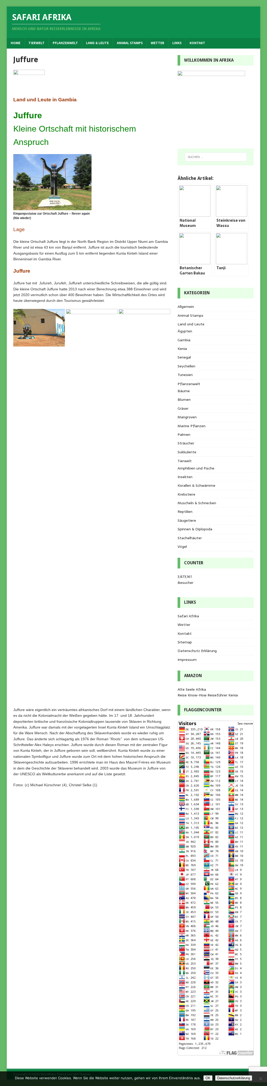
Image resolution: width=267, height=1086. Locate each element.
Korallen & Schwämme (196, 485)
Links (176, 43)
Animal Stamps (130, 43)
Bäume (184, 391)
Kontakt (197, 43)
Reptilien (185, 511)
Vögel (182, 546)
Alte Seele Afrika (192, 689)
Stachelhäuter (190, 538)
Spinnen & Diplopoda (195, 529)
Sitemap (185, 642)
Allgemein (186, 306)
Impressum (187, 659)
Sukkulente (187, 452)
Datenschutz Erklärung (197, 651)
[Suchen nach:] (215, 156)
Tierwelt (36, 43)
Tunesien (185, 375)
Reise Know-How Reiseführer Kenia (208, 695)
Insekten (185, 477)
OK (207, 1078)
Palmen (184, 434)
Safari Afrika (188, 616)
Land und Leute (191, 324)
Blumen (184, 399)
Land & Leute (97, 43)
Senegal (184, 357)
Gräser (183, 408)
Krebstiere (186, 494)
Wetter (157, 43)
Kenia (182, 348)
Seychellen (186, 366)
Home (15, 43)
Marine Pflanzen (191, 426)
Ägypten (185, 331)
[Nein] (260, 1078)
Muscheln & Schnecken (197, 503)
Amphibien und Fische (196, 468)
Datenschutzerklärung (233, 1078)
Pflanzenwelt (65, 43)
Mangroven (187, 417)
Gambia (184, 340)
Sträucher (186, 443)
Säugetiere (187, 520)
